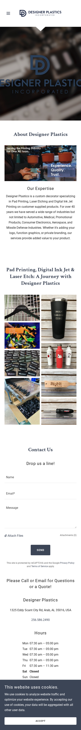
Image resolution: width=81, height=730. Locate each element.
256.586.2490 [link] (40, 620)
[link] (40, 13)
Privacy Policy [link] (67, 563)
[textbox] (40, 477)
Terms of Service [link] (39, 566)
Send (40, 550)
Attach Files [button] (15, 535)
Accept (40, 721)
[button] (10, 13)
